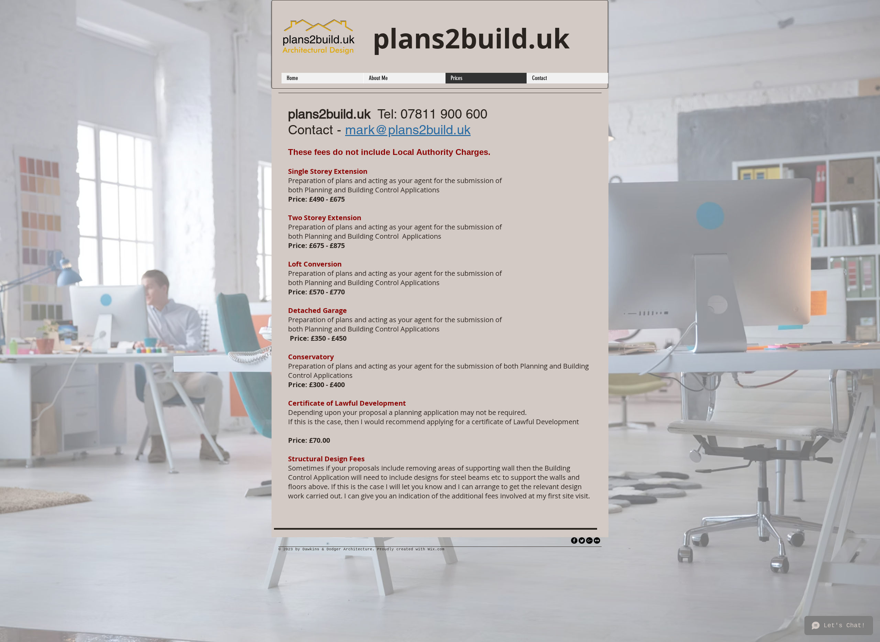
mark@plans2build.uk (408, 129)
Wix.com (436, 549)
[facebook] (574, 540)
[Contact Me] (589, 540)
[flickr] (597, 540)
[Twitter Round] (582, 540)
